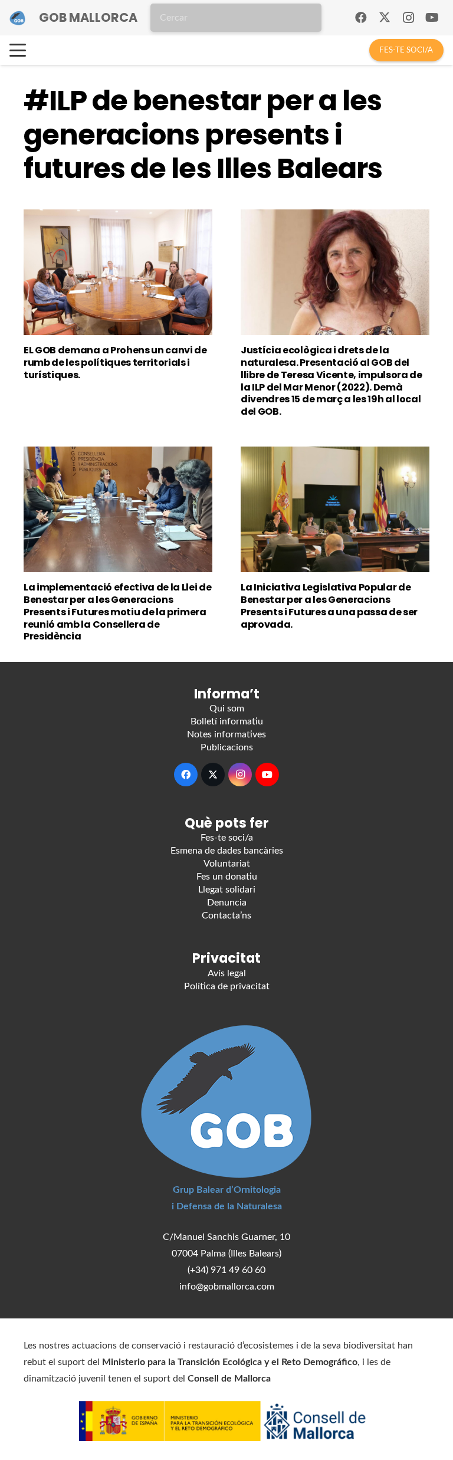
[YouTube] (432, 17)
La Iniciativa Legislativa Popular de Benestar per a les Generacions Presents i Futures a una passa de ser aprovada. (329, 605)
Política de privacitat (227, 986)
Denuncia (227, 902)
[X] (384, 17)
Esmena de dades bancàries (226, 850)
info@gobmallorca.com (226, 1286)
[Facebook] (361, 17)
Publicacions (227, 747)
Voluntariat (226, 863)
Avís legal (227, 973)
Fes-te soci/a (227, 837)
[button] (18, 50)
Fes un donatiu (226, 876)
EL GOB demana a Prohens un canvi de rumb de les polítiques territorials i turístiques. (115, 362)
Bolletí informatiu (227, 721)
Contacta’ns (226, 915)
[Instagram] (408, 17)
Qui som (226, 708)
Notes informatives (226, 734)
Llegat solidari (226, 889)
